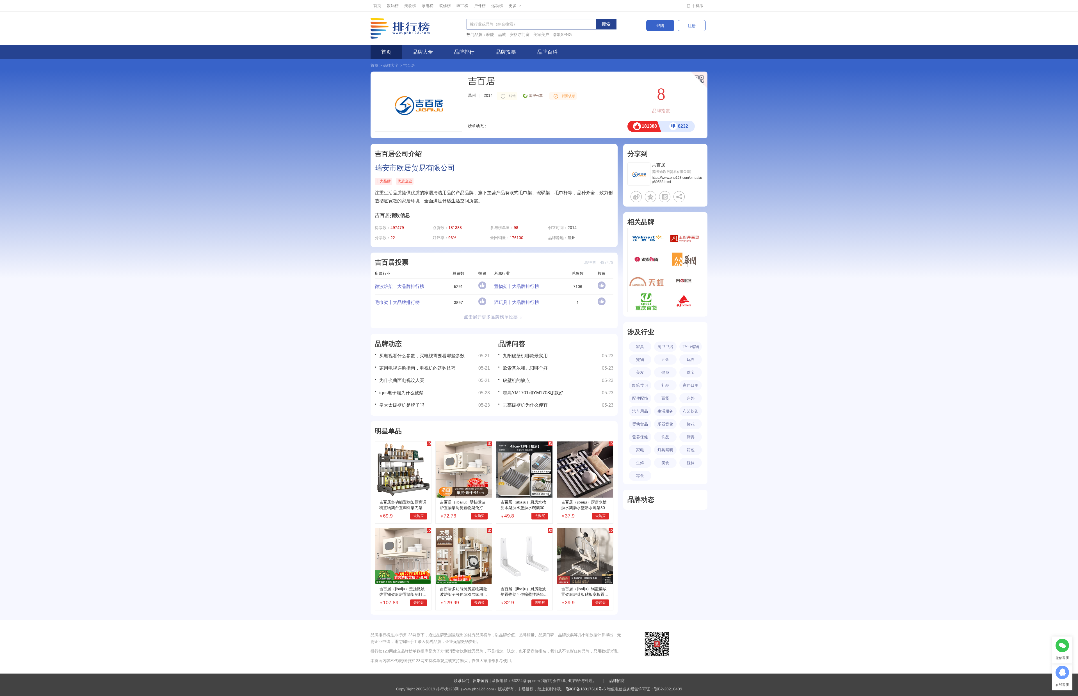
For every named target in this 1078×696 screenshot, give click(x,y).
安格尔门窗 (519, 34)
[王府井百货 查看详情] (684, 238)
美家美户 (541, 34)
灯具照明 (665, 450)
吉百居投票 (391, 262)
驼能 (490, 34)
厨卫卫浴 (665, 346)
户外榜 (480, 5)
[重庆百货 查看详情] (646, 301)
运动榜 (497, 5)
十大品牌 (383, 181)
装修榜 (445, 5)
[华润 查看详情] (684, 259)
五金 (665, 359)
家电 (640, 450)
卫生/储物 (690, 346)
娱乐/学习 (640, 385)
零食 (640, 475)
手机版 (698, 5)
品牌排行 (464, 52)
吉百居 (409, 65)
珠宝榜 (462, 5)
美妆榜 (410, 5)
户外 (691, 398)
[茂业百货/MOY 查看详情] (684, 280)
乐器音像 (665, 424)
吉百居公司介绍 (398, 153)
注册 (692, 26)
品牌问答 (511, 343)
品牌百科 (547, 52)
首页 (377, 5)
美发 (640, 372)
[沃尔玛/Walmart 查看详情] (646, 238)
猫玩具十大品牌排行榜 (516, 302)
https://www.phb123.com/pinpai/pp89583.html (677, 180)
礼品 (665, 385)
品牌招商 (617, 680)
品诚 (502, 34)
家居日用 (690, 385)
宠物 (640, 359)
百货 (665, 398)
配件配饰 (640, 398)
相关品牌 (640, 222)
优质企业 (405, 181)
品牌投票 (506, 52)
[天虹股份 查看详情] (646, 280)
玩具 (691, 359)
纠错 (512, 96)
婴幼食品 (640, 424)
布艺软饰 (690, 411)
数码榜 (393, 5)
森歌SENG (562, 34)
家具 (640, 346)
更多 (513, 5)
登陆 (660, 25)
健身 (665, 372)
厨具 (691, 437)
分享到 (637, 153)
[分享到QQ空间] (650, 196)
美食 (665, 463)
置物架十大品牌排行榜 (516, 286)
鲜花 (691, 424)
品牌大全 (423, 52)
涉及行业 (640, 332)
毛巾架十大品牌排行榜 (397, 302)
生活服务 (665, 411)
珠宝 (691, 372)
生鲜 (640, 463)
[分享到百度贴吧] (664, 196)
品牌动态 (388, 343)
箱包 (691, 450)
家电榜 (427, 5)
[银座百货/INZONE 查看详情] (684, 301)
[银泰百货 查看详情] (646, 259)
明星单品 (388, 431)
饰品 (665, 437)
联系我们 (461, 680)
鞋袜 (691, 463)
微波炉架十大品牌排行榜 (399, 286)
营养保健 (640, 437)
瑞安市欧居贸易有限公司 (415, 168)
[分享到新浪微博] (636, 196)
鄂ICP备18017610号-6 (586, 689)
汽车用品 (640, 411)
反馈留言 (480, 680)
